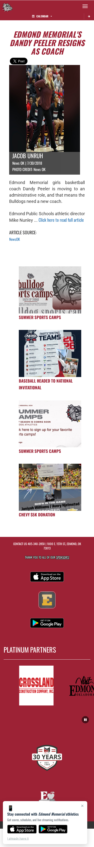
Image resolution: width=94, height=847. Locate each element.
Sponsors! (62, 557)
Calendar (42, 16)
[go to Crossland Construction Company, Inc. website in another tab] (33, 685)
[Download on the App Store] (22, 829)
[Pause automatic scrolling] (85, 719)
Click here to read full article (61, 220)
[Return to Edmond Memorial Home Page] (7, 6)
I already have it (18, 838)
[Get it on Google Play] (53, 829)
